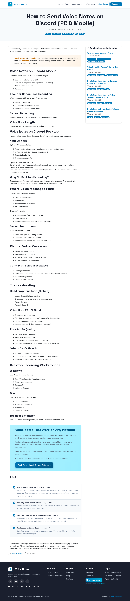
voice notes (56, 33)
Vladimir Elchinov (17, 553)
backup (96, 117)
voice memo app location (96, 61)
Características (64, 4)
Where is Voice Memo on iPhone (100, 53)
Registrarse (116, 4)
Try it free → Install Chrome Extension (34, 465)
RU (38, 586)
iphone (90, 117)
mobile (81, 33)
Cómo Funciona (77, 4)
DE (26, 586)
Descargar (91, 4)
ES (17, 586)
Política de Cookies (112, 579)
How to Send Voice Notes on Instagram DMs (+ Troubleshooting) (102, 82)
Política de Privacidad (113, 572)
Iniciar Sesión (103, 4)
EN (13, 586)
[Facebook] (10, 581)
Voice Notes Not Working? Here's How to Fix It (102, 68)
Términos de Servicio (113, 576)
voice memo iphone (103, 59)
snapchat (108, 103)
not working (101, 75)
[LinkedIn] (16, 581)
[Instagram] (22, 581)
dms (107, 89)
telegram (100, 103)
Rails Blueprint (116, 597)
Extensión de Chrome (55, 576)
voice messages (68, 33)
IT (30, 586)
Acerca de (70, 572)
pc (76, 33)
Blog (68, 576)
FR (22, 586)
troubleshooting (112, 75)
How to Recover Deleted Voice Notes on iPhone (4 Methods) (103, 110)
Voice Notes (20, 4)
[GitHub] (27, 581)
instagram (100, 89)
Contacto (69, 579)
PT (34, 586)
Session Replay (101, 583)
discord (47, 33)
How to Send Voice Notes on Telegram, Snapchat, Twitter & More (102, 96)
